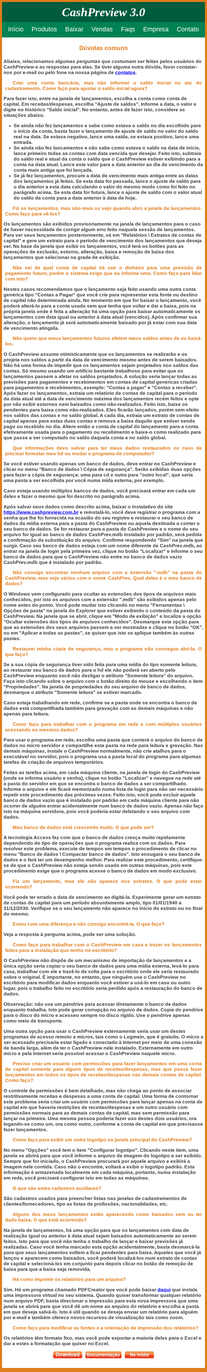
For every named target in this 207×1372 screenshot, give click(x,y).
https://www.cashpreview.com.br (41, 512)
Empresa (156, 29)
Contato (188, 29)
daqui (164, 1289)
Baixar (74, 29)
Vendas (102, 29)
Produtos (44, 29)
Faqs (128, 29)
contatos (125, 72)
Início (15, 29)
